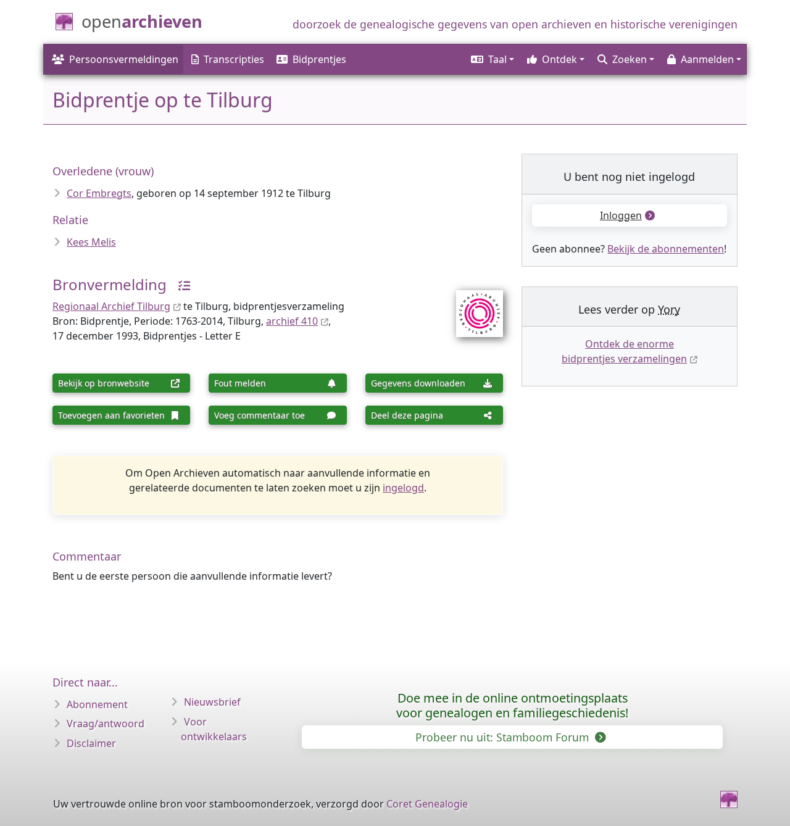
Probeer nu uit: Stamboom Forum (503, 737)
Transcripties (234, 59)
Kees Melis (91, 242)
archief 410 (292, 321)
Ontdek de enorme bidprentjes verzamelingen (624, 351)
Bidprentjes (319, 59)
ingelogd (403, 487)
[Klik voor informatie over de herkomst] (180, 284)
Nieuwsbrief (212, 702)
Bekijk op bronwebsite (103, 383)
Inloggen (621, 215)
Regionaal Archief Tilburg (111, 306)
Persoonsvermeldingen (123, 59)
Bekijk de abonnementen (665, 249)
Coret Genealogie (427, 804)
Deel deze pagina (407, 415)
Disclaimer (91, 743)
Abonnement (97, 704)
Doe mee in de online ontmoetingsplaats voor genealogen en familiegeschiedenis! (512, 705)
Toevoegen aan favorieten (111, 415)
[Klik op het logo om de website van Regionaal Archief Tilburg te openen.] (472, 305)
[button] (492, 59)
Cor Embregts (99, 193)
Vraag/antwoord (105, 723)
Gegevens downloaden (418, 383)
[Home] (729, 799)
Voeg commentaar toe (259, 415)
